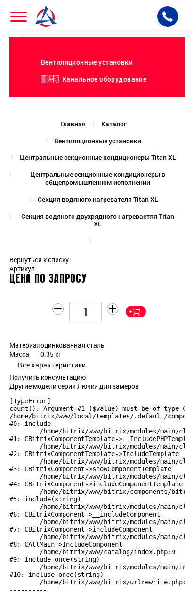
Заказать (136, 311)
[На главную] (47, 16)
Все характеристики (52, 364)
